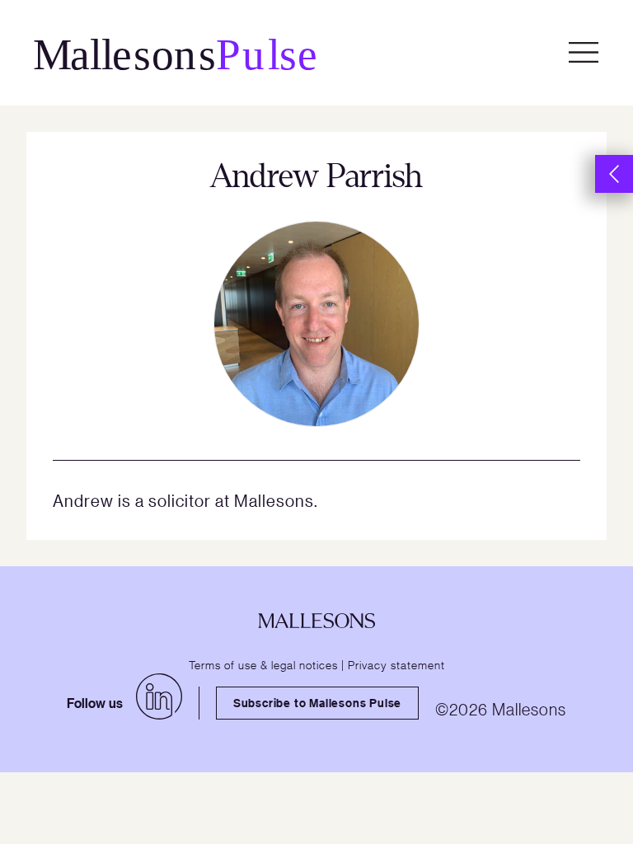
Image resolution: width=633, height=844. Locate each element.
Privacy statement (396, 664)
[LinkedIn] (159, 696)
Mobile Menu (583, 53)
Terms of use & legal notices (263, 664)
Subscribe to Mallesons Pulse (317, 702)
